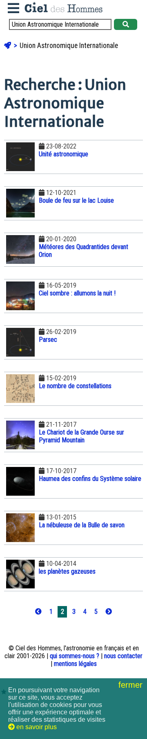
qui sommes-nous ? (74, 656)
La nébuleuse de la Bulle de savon (82, 525)
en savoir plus (36, 726)
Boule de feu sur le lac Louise (76, 200)
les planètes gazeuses (67, 571)
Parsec (48, 339)
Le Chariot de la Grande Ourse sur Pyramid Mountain (81, 436)
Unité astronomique (63, 154)
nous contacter (123, 656)
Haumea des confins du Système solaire (90, 479)
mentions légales (75, 664)
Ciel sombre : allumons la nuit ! (77, 293)
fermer (131, 684)
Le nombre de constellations (75, 386)
